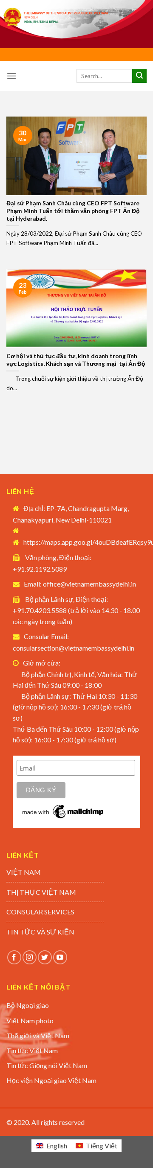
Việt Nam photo (30, 1020)
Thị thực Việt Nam (41, 892)
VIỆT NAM (23, 872)
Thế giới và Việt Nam (37, 1035)
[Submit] (139, 76)
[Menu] (11, 75)
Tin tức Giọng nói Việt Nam (46, 1065)
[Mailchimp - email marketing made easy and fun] (63, 811)
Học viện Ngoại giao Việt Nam (51, 1080)
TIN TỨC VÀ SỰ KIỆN (40, 932)
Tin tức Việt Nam (32, 1050)
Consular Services (40, 912)
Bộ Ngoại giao (27, 1005)
